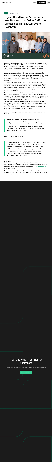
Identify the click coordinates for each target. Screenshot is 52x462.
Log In (34, 2)
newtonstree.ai (28, 174)
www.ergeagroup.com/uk (40, 166)
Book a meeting (41, 2)
